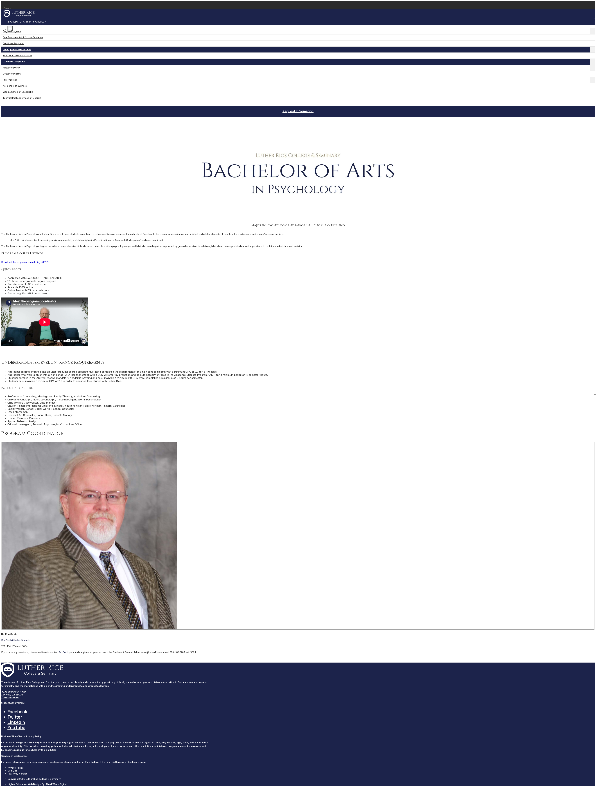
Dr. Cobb (63, 652)
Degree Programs (12, 31)
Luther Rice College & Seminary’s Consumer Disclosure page (111, 762)
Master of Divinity (11, 67)
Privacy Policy (15, 767)
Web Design (34, 784)
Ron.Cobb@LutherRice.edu (15, 640)
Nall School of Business (15, 85)
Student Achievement (13, 703)
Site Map (12, 770)
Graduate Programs (14, 61)
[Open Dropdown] (592, 31)
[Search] (595, 394)
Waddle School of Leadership (18, 92)
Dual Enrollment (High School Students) (23, 37)
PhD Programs (10, 79)
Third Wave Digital (56, 784)
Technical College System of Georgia (22, 98)
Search (5, 2)
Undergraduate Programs (17, 49)
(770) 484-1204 (10, 697)
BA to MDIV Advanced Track (17, 55)
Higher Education (17, 784)
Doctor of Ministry (12, 73)
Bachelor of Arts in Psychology (27, 22)
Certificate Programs (13, 43)
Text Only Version (17, 773)
